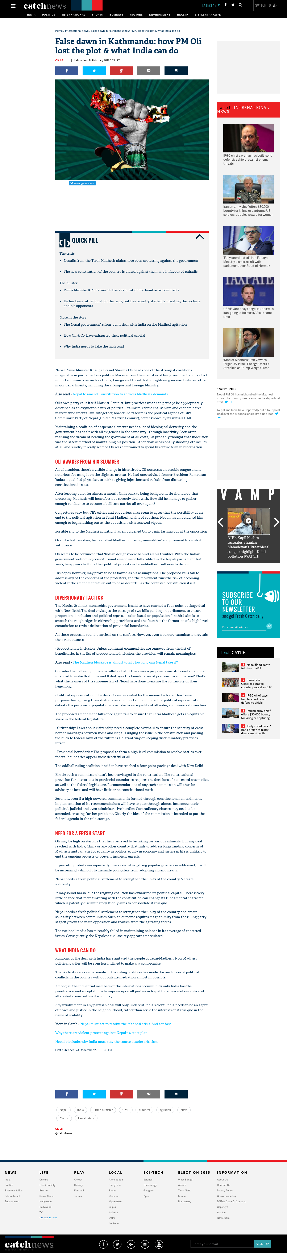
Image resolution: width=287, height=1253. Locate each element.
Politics (48, 14)
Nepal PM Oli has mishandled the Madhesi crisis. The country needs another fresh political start (248, 398)
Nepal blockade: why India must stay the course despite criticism (106, 1041)
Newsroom (223, 1218)
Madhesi (144, 1110)
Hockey (78, 1185)
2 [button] (242, 566)
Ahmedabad (116, 1179)
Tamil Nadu (184, 1190)
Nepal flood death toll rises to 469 (255, 666)
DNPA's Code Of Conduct (231, 1201)
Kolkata (113, 1212)
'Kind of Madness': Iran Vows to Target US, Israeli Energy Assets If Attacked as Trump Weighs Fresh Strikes (246, 364)
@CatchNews (63, 1133)
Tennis (78, 1196)
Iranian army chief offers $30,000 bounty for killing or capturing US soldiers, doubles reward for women (248, 211)
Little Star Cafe (208, 14)
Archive (221, 1212)
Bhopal (113, 1190)
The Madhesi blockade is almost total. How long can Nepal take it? (125, 662)
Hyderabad (115, 1201)
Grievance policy (226, 1196)
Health (182, 14)
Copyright (222, 1207)
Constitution (86, 1118)
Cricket (78, 1179)
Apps (146, 1196)
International (12, 1196)
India (31, 14)
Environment (159, 14)
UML (125, 1110)
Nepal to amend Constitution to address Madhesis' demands (120, 394)
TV (40, 1212)
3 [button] (248, 566)
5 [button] (261, 566)
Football (79, 1190)
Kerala (182, 1196)
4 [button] (255, 566)
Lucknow (114, 1223)
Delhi (112, 1218)
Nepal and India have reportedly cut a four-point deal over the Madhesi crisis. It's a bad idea (248, 412)
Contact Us (223, 1185)
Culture (136, 14)
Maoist (64, 1118)
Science (148, 1179)
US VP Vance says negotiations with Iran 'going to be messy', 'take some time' (248, 313)
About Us (222, 1179)
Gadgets (149, 1190)
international (74, 14)
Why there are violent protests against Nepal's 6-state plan (101, 1033)
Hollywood (45, 1201)
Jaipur (112, 1207)
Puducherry (184, 1201)
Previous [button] (220, 522)
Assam (182, 1185)
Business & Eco (13, 1190)
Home (59, 31)
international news (76, 31)
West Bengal (185, 1179)
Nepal (63, 1110)
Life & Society (47, 1185)
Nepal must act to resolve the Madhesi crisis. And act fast (125, 1024)
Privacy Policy (225, 1190)
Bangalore (115, 1185)
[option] (249, 533)
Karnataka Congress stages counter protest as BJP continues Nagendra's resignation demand (256, 687)
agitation (165, 1110)
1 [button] (236, 566)
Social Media (46, 1196)
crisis (184, 1110)
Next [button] (276, 522)
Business (116, 14)
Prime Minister (103, 1110)
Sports (97, 14)
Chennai (113, 1196)
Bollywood (45, 1207)
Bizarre (43, 1190)
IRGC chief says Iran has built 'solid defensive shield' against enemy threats (247, 159)
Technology (150, 1185)
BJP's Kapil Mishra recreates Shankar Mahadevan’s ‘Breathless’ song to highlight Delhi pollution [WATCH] (248, 547)
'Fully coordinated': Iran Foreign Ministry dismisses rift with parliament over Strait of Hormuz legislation (246, 262)
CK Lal (60, 60)
